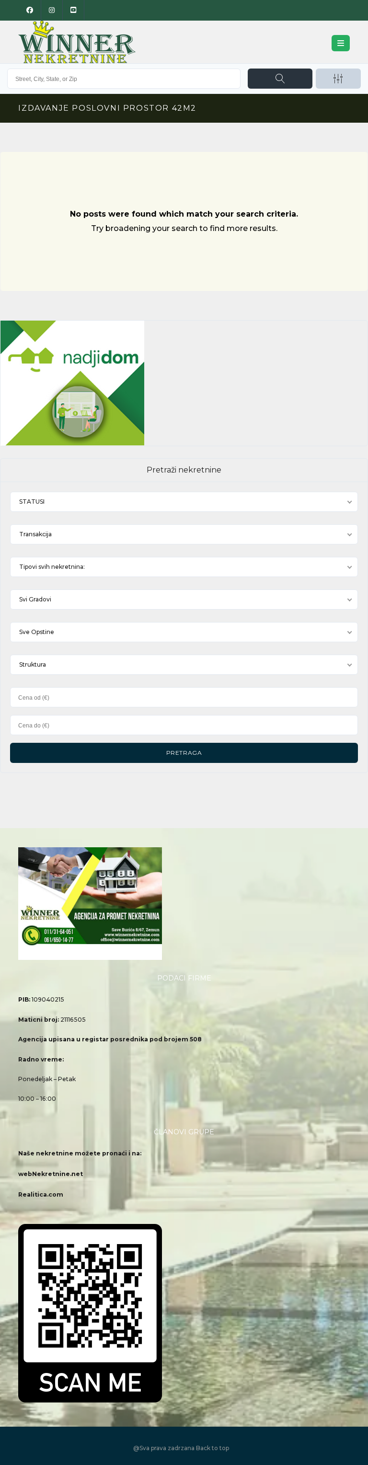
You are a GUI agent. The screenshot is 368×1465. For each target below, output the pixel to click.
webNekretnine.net (50, 1173)
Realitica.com (40, 1194)
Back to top (212, 1448)
